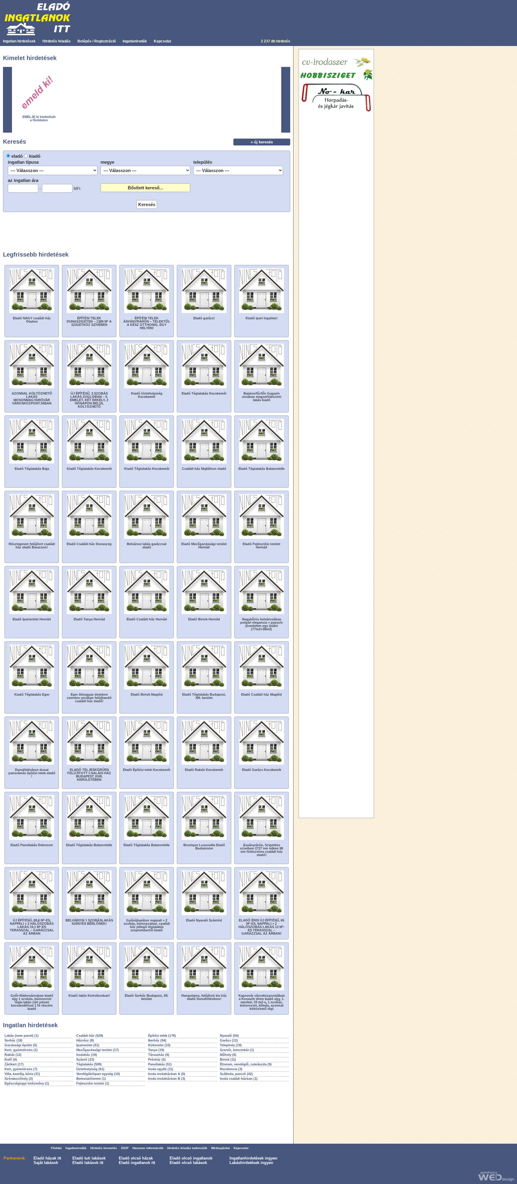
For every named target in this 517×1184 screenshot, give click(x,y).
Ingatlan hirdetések (19, 41)
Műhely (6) (228, 1054)
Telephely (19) (231, 1045)
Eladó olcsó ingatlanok (191, 1158)
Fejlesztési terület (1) (92, 1083)
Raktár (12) (13, 1054)
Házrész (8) (85, 1040)
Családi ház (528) (89, 1035)
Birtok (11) (228, 1059)
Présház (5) (157, 1059)
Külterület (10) (159, 1045)
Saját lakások (46, 1162)
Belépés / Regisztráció (96, 41)
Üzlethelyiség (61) (90, 1069)
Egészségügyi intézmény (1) (26, 1083)
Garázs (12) (229, 1040)
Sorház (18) (13, 1040)
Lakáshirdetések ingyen (251, 1162)
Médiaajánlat (220, 1148)
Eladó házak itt (47, 1158)
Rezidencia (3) (231, 1069)
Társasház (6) (158, 1054)
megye (107, 162)
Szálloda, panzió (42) (236, 1074)
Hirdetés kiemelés (103, 1148)
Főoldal (56, 1148)
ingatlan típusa (23, 162)
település (202, 162)
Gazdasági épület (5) (20, 1045)
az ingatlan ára (23, 180)
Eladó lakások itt (87, 1162)
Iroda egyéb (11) (160, 1069)
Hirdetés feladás (56, 41)
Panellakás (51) (160, 1064)
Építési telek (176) (162, 1035)
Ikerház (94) (157, 1040)
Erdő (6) (10, 1059)
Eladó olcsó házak (136, 1158)
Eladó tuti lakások (89, 1158)
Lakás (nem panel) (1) (21, 1035)
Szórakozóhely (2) (18, 1078)
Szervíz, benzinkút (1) (237, 1050)
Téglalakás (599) (89, 1064)
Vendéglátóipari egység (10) (98, 1074)
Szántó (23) (85, 1059)
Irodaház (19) (86, 1054)
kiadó (34, 156)
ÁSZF (125, 1148)
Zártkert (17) (14, 1064)
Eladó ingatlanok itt (137, 1162)
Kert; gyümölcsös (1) (21, 1050)
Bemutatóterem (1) (91, 1078)
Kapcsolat (162, 41)
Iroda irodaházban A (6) (166, 1074)
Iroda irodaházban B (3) (166, 1078)
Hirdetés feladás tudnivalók (187, 1148)
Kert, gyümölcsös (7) (20, 1069)
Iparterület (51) (87, 1045)
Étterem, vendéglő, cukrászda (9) (246, 1064)
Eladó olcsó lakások (188, 1162)
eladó (17, 156)
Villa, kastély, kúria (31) (22, 1074)
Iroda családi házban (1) (239, 1078)
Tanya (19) (156, 1050)
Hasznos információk (148, 1148)
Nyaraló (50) (229, 1035)
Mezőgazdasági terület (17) (97, 1050)
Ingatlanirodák (135, 41)
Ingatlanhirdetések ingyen (253, 1158)
